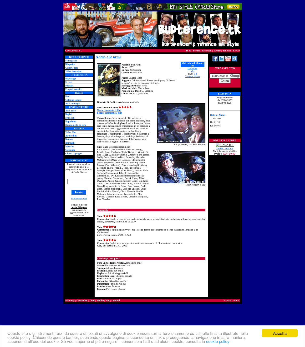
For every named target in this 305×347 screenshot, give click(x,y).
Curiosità (70, 150)
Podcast (69, 85)
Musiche (69, 146)
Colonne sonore (73, 100)
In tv (188, 50)
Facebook (207, 50)
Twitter (217, 50)
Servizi (68, 82)
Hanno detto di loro (75, 125)
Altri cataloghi (72, 103)
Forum (196, 50)
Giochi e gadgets (73, 153)
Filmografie (71, 60)
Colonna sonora (192, 76)
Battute (69, 139)
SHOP (236, 50)
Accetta (280, 333)
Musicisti (70, 117)
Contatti (116, 300)
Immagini (70, 142)
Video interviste (73, 71)
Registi (68, 114)
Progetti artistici (73, 89)
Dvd (67, 96)
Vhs (192, 71)
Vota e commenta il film (109, 110)
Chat (92, 300)
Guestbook (82, 300)
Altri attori (70, 110)
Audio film (70, 135)
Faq (108, 300)
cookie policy (217, 341)
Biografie (70, 64)
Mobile (100, 300)
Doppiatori (70, 121)
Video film (70, 132)
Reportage (70, 78)
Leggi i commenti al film (109, 112)
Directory (70, 300)
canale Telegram (79, 207)
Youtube (227, 50)
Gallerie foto (71, 67)
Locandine (192, 68)
